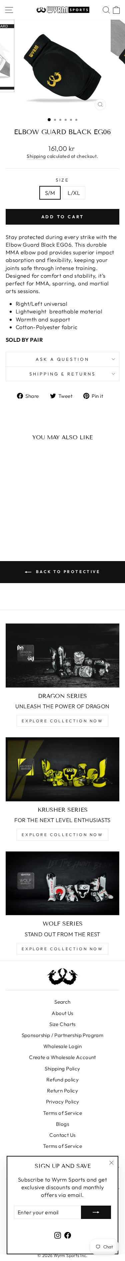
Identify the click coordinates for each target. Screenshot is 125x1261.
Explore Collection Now (62, 720)
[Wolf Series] (62, 883)
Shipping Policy (62, 1068)
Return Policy (62, 1090)
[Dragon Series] (62, 655)
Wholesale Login (62, 1046)
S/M (50, 192)
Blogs (62, 1124)
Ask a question (63, 359)
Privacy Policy (62, 1101)
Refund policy (62, 1079)
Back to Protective (67, 571)
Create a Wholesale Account (62, 1057)
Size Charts (62, 1024)
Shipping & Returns (62, 373)
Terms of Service (62, 1113)
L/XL (74, 192)
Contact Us (62, 1135)
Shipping (36, 156)
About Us (62, 1013)
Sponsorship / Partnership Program (63, 1035)
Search (62, 1002)
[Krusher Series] (62, 769)
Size (63, 180)
